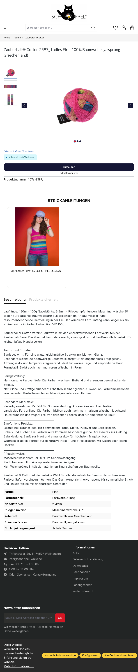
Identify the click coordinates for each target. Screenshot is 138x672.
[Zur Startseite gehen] (69, 13)
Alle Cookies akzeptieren (119, 655)
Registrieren (71, 173)
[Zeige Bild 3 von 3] (80, 141)
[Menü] (5, 28)
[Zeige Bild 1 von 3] (75, 141)
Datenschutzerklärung (88, 559)
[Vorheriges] (24, 105)
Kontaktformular (44, 574)
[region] (69, 105)
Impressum (80, 578)
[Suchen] (93, 27)
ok (60, 618)
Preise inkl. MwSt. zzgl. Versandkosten (19, 151)
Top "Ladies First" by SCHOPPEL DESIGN (35, 270)
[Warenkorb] (132, 28)
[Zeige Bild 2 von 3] (77, 141)
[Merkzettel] (115, 28)
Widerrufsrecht (83, 591)
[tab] (15, 299)
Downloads (80, 565)
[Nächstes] (130, 105)
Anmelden (69, 166)
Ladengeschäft (82, 585)
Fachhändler (81, 572)
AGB (76, 553)
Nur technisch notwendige (60, 655)
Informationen (84, 547)
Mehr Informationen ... (19, 666)
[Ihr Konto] (123, 28)
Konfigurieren (90, 655)
